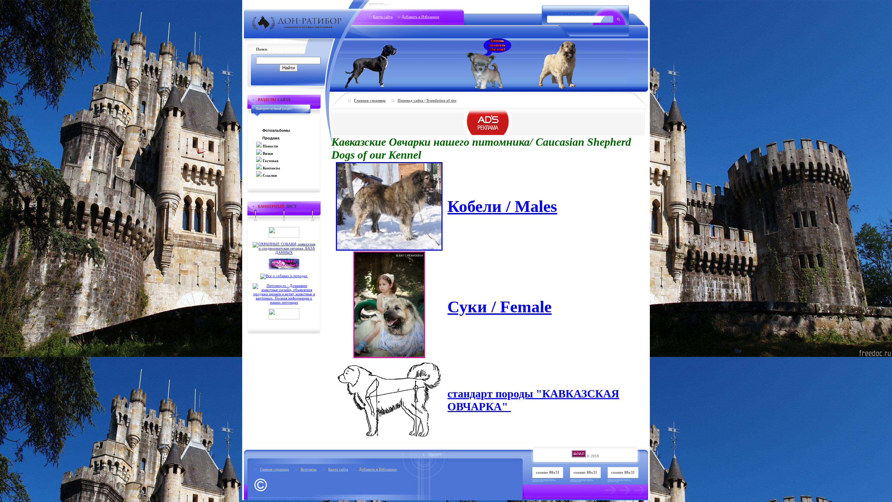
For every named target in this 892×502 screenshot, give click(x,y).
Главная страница (370, 100)
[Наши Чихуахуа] (489, 63)
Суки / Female (499, 306)
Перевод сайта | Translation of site (427, 100)
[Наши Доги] (382, 63)
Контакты (308, 469)
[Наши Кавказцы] (566, 63)
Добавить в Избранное (420, 17)
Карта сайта (383, 17)
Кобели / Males (502, 206)
